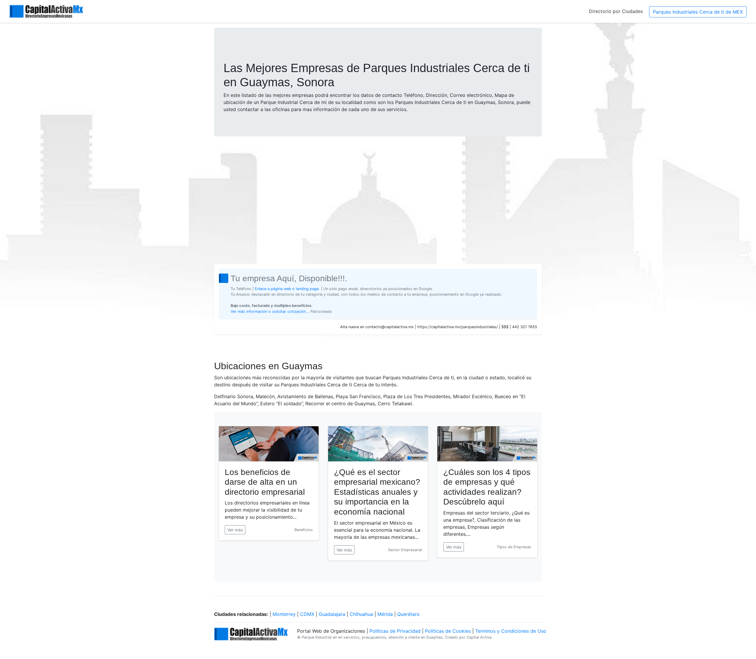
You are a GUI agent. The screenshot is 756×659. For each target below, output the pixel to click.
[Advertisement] (378, 187)
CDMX (307, 614)
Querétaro (408, 614)
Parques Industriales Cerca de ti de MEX (698, 12)
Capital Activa (479, 637)
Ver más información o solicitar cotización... (270, 311)
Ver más (235, 529)
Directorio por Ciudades (616, 11)
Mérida (385, 614)
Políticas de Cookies (448, 631)
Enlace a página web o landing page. (287, 289)
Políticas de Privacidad (395, 631)
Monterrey (284, 614)
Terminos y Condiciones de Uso (510, 631)
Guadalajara (332, 614)
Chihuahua (361, 614)
